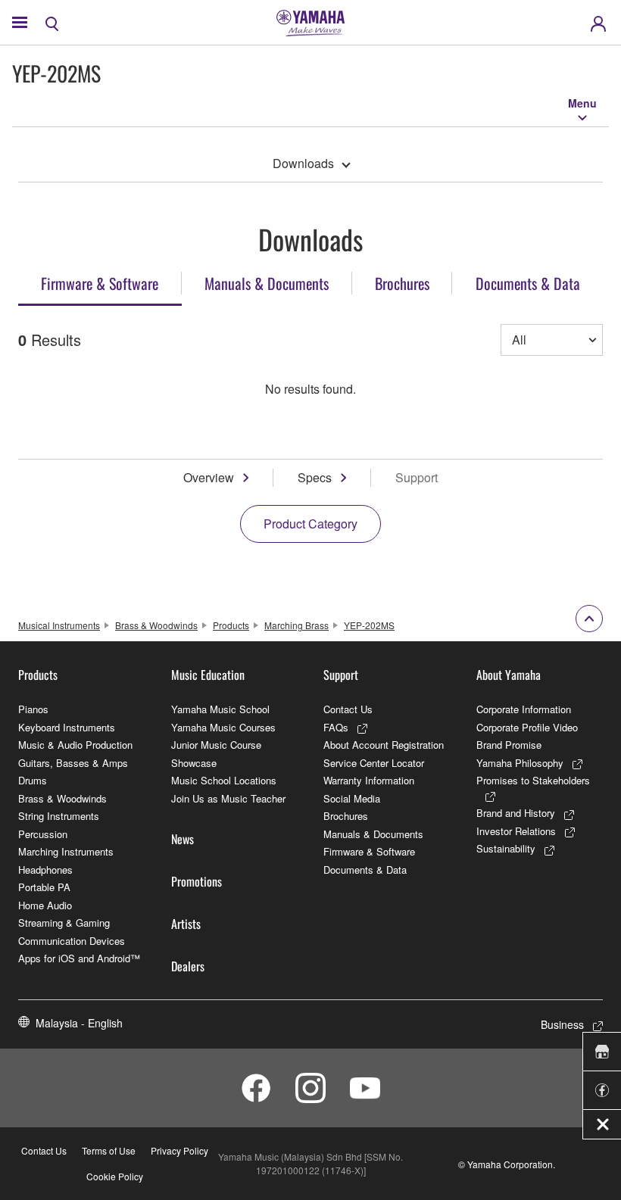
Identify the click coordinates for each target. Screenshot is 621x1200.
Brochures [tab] (402, 283)
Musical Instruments (59, 625)
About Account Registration (383, 744)
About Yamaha (508, 674)
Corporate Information (523, 709)
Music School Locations (223, 780)
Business (562, 1024)
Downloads (303, 163)
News (182, 839)
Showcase (194, 763)
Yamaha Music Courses (223, 727)
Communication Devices (71, 941)
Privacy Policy (179, 1150)
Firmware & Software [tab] (99, 283)
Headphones (45, 869)
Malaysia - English (79, 1022)
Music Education (208, 674)
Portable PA (44, 887)
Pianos (33, 709)
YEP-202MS (369, 625)
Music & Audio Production (75, 744)
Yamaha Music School (220, 709)
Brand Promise (508, 744)
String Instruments (58, 816)
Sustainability (505, 848)
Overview (208, 477)
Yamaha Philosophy (519, 763)
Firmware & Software (369, 851)
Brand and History (515, 813)
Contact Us (348, 709)
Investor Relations (516, 831)
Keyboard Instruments (66, 727)
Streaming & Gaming (64, 922)
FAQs (335, 727)
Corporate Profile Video (527, 727)
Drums (32, 780)
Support (340, 674)
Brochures (345, 816)
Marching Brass (296, 625)
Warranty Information (368, 780)
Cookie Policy (114, 1176)
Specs (315, 477)
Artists (186, 924)
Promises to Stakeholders (533, 780)
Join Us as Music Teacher (228, 798)
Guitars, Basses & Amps (73, 763)
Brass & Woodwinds (156, 625)
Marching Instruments (66, 851)
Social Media (351, 798)
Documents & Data (365, 869)
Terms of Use (109, 1150)
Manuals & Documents (373, 834)
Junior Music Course (216, 744)
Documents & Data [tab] (528, 283)
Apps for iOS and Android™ (79, 958)
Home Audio (45, 905)
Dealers (187, 966)
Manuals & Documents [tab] (266, 283)
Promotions (196, 881)
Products (231, 625)
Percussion (42, 834)
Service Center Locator (373, 763)
